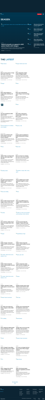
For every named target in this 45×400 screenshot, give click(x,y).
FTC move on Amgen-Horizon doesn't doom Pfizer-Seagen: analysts (22, 348)
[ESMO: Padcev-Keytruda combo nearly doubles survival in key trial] (20, 233)
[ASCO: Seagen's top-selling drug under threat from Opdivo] (2, 338)
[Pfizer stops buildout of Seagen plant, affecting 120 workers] (2, 83)
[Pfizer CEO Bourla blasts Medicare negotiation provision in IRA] (19, 359)
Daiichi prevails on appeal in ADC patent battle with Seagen (12, 45)
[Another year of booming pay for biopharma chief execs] (18, 297)
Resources (28, 392)
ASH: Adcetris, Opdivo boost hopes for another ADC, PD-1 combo (7, 223)
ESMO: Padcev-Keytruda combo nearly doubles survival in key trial (23, 244)
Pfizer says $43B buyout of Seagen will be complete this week (22, 202)
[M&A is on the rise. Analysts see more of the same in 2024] (18, 146)
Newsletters (28, 391)
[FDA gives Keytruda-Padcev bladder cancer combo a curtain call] (4, 170)
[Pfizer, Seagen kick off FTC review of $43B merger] (2, 359)
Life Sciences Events (41, 391)
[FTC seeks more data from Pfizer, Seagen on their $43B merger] (6, 297)
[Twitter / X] (3, 391)
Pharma (2, 71)
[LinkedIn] (1, 391)
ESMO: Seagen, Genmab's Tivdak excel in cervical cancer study (8, 244)
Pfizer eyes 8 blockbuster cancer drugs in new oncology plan (22, 94)
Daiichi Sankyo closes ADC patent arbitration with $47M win (39, 45)
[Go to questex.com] (3, 398)
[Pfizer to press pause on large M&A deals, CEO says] (3, 63)
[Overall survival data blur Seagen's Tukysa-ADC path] (23, 213)
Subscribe (39, 14)
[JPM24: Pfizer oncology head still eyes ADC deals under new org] (2, 146)
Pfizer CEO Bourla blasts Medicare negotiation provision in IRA (23, 369)
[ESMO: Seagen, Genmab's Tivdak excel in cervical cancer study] (2, 233)
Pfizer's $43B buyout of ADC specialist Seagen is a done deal (22, 181)
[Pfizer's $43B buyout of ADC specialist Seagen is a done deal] (23, 171)
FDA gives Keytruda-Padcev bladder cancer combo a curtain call (7, 181)
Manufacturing (3, 133)
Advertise (20, 392)
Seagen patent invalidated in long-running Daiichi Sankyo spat (22, 136)
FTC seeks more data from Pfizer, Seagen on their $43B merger (7, 308)
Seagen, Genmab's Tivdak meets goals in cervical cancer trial (7, 287)
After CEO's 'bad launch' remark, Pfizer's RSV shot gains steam (21, 115)
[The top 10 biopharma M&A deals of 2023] (2, 104)
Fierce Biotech (35, 391)
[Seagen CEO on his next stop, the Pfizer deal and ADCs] (19, 318)
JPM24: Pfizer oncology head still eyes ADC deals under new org (7, 157)
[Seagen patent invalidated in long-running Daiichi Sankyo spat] (19, 125)
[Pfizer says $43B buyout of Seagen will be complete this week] (17, 191)
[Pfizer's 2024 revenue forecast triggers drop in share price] (4, 191)
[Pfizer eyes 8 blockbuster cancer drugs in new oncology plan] (17, 83)
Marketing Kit (21, 393)
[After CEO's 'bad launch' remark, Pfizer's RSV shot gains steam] (17, 104)
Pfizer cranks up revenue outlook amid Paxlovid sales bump (38, 34)
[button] (43, 14)
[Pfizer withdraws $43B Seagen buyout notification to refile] (3, 318)
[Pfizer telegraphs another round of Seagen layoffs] (21, 63)
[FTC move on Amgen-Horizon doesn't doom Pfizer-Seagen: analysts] (21, 338)
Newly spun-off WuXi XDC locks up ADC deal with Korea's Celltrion (6, 136)
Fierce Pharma (35, 393)
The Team (20, 391)
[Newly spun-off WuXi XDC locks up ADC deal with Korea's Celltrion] (7, 126)
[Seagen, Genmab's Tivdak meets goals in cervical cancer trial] (8, 277)
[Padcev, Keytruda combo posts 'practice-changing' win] (20, 254)
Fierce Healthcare (35, 392)
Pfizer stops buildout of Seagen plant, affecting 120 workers (7, 94)
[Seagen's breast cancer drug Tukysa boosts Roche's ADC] (17, 276)
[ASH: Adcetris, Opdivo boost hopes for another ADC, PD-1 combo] (3, 212)
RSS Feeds (28, 393)
